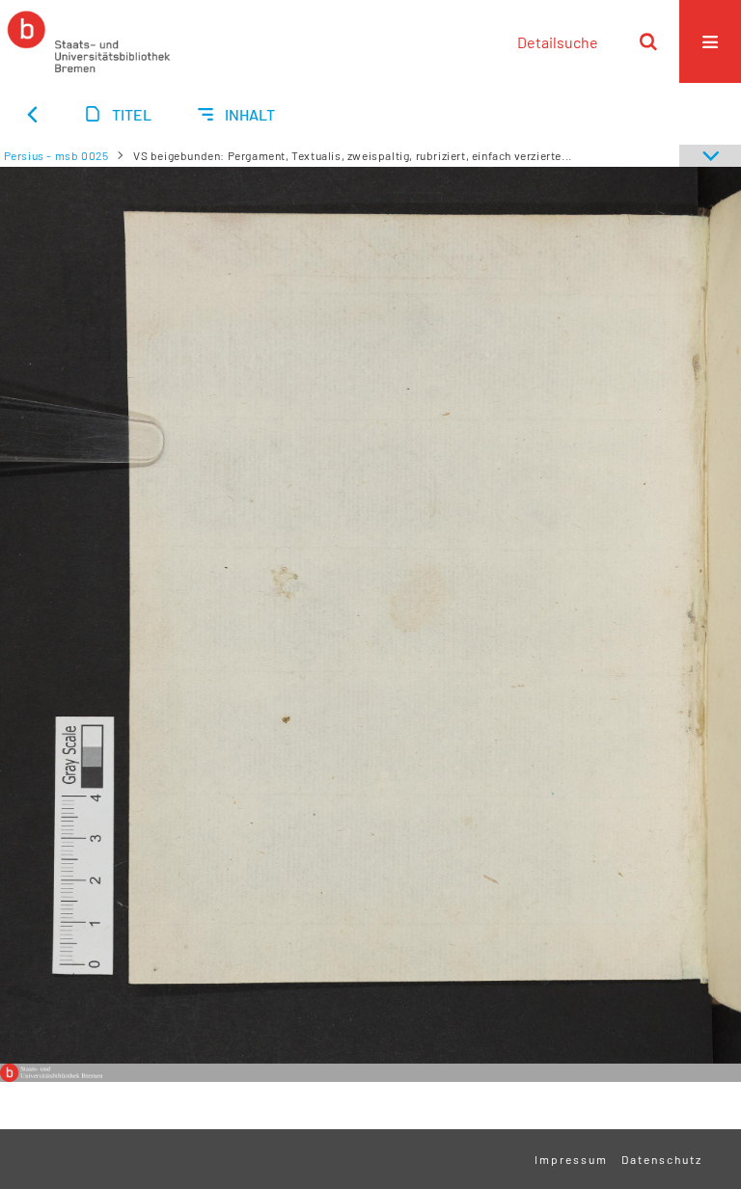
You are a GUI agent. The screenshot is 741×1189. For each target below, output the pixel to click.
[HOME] (89, 41)
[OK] (648, 41)
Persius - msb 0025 (56, 155)
